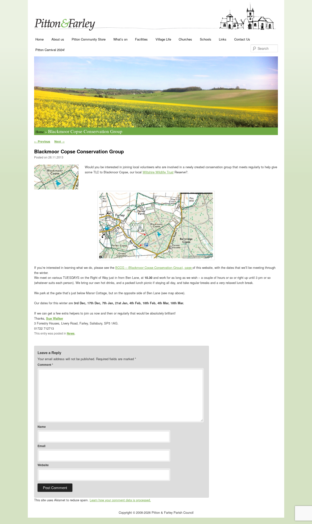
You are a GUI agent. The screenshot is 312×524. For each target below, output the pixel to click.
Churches (185, 39)
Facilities (141, 39)
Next (59, 141)
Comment (45, 364)
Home (39, 39)
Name (42, 426)
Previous (42, 141)
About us (57, 39)
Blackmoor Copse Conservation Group (85, 131)
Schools (205, 39)
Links (222, 39)
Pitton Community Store (89, 39)
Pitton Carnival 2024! (50, 49)
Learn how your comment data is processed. (120, 500)
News (71, 333)
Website (43, 465)
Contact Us (242, 39)
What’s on (120, 39)
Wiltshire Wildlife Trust (158, 172)
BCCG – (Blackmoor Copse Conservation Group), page (154, 267)
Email (41, 446)
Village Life (163, 39)
